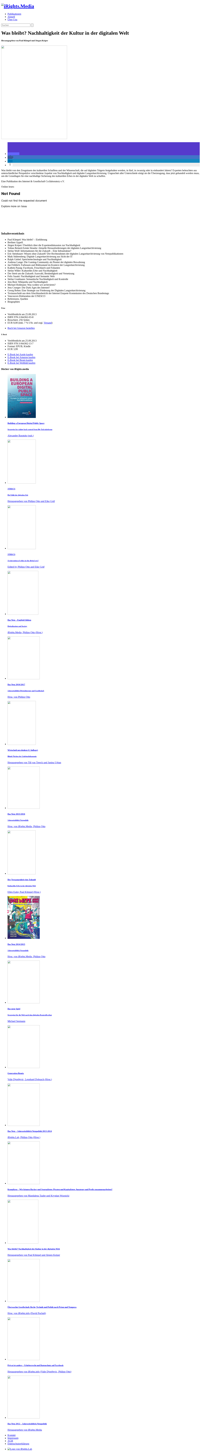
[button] (13, 153)
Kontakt (12, 1435)
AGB (10, 1441)
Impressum (13, 1438)
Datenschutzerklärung (18, 1443)
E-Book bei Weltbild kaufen (21, 363)
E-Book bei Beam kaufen (20, 360)
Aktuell (11, 16)
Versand (48, 322)
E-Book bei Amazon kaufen (21, 357)
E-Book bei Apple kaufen (20, 354)
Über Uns (12, 19)
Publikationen (14, 14)
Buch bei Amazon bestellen (21, 328)
